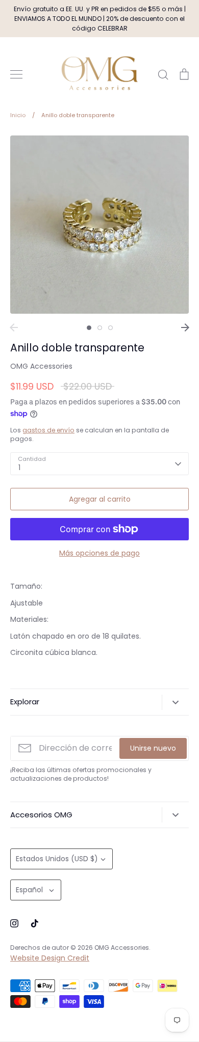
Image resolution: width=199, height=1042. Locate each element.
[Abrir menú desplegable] (175, 702)
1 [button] (89, 327)
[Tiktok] (34, 923)
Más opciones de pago (99, 553)
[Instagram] (14, 923)
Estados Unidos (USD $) (57, 859)
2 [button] (99, 327)
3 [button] (110, 327)
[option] (99, 224)
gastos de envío (48, 430)
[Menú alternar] (16, 74)
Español (29, 890)
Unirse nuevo (153, 748)
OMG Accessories (41, 366)
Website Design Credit (49, 958)
